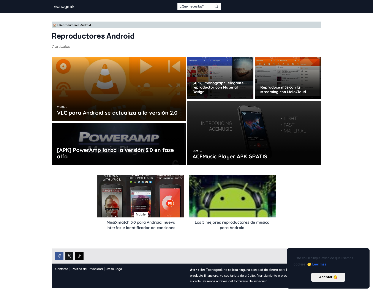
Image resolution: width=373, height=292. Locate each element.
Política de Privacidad (87, 269)
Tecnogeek (63, 6)
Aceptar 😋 (328, 277)
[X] (69, 256)
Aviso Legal (114, 269)
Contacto (61, 269)
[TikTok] (79, 256)
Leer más (319, 264)
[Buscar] (216, 6)
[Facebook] (59, 256)
